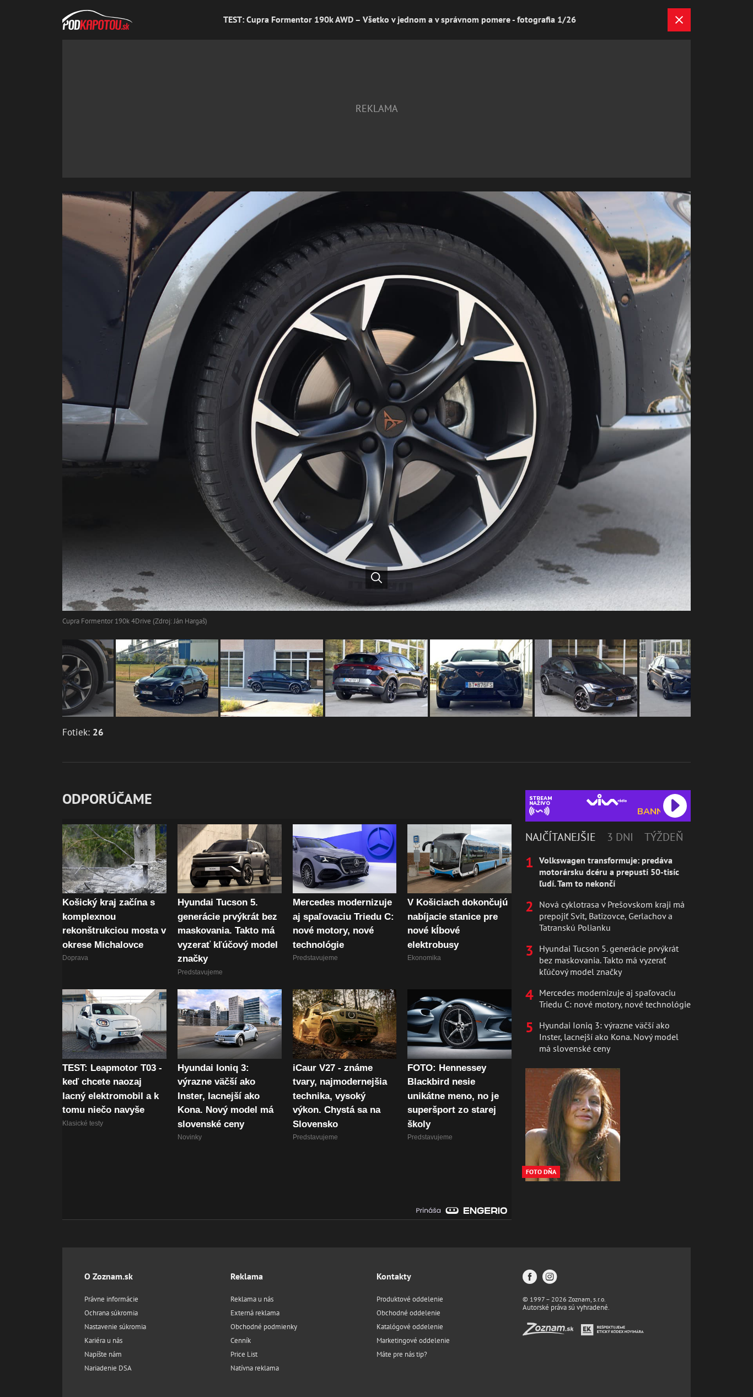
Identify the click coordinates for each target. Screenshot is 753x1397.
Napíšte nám (103, 1354)
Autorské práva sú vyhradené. (566, 1307)
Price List (243, 1354)
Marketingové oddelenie (413, 1340)
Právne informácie (111, 1299)
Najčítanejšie (560, 837)
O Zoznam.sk (108, 1276)
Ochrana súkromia (111, 1313)
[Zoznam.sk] (552, 1332)
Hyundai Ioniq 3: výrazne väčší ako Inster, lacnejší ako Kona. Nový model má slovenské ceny (609, 1037)
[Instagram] (549, 1277)
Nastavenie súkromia (115, 1326)
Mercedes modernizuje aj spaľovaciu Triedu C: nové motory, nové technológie (615, 998)
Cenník (240, 1340)
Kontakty (393, 1276)
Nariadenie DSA (108, 1368)
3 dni (620, 837)
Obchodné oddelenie (408, 1313)
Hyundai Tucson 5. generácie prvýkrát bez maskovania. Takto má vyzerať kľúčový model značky (609, 960)
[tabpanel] (608, 954)
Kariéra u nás (103, 1340)
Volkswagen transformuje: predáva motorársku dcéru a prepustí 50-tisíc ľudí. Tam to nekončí (609, 872)
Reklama (246, 1276)
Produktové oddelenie (409, 1299)
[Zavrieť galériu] (679, 19)
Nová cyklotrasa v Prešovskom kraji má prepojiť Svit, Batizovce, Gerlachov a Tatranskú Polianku (612, 916)
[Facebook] (530, 1277)
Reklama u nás (251, 1299)
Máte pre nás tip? (401, 1354)
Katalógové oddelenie (409, 1326)
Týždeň (663, 837)
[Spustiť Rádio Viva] (607, 800)
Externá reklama (254, 1313)
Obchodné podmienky (263, 1326)
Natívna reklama (254, 1368)
